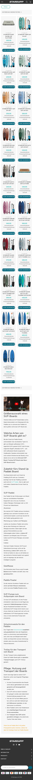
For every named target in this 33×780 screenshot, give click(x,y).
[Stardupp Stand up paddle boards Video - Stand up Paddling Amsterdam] (16, 404)
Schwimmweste (18, 630)
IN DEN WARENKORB (8, 50)
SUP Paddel (14, 482)
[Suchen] (27, 2)
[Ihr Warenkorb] (31, 2)
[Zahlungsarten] (3, 773)
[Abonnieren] (30, 767)
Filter (5, 7)
